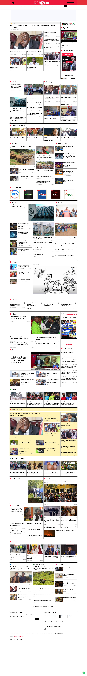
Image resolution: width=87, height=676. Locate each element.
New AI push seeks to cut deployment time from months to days (23, 233)
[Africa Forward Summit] (26, 491)
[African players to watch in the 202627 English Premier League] (69, 396)
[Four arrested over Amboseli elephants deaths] (22, 157)
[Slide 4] (24, 501)
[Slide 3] (22, 501)
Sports (14, 389)
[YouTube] (73, 616)
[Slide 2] (20, 501)
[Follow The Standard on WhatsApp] (83, 672)
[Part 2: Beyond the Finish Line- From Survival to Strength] (35, 60)
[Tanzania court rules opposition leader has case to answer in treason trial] (69, 511)
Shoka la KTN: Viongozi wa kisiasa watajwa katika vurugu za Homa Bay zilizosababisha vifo (69, 44)
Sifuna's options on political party (34, 51)
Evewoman (60, 564)
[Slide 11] (35, 501)
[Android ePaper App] (64, 78)
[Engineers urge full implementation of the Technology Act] (13, 243)
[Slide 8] (30, 501)
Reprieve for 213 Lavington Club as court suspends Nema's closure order (24, 225)
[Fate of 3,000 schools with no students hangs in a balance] (52, 111)
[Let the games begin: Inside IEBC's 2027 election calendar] (45, 165)
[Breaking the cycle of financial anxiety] (59, 591)
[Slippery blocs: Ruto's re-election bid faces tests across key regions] (18, 60)
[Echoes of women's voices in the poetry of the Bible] (13, 281)
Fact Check (15, 505)
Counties (60, 202)
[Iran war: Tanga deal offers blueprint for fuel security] (13, 266)
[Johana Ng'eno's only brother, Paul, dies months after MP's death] (13, 589)
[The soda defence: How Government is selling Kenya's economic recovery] (69, 111)
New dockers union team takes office (63, 219)
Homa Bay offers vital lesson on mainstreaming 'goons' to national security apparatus (32, 305)
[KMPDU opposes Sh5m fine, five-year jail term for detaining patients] (35, 465)
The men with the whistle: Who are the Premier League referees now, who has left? (51, 404)
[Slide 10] (34, 501)
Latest (14, 82)
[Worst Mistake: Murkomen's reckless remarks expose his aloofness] (26, 40)
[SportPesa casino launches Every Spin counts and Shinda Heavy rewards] (59, 164)
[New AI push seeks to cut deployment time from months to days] (13, 234)
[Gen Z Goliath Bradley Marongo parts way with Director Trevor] (13, 597)
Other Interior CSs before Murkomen (17, 51)
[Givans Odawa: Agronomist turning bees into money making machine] (13, 251)
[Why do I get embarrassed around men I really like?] (59, 583)
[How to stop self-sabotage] (59, 568)
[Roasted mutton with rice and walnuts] (59, 599)
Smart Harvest (39, 564)
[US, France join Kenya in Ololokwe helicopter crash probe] (14, 178)
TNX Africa (15, 564)
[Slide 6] (27, 501)
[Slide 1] (19, 501)
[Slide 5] (25, 501)
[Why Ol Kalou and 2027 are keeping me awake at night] (45, 325)
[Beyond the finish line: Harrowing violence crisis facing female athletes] (45, 150)
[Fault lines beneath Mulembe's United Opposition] (52, 56)
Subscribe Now (69, 62)
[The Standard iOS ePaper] (73, 78)
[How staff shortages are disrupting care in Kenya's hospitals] (33, 514)
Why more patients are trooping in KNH (44, 176)
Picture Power (16, 478)
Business (14, 202)
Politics (14, 314)
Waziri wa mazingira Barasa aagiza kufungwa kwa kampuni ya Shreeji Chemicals (17, 556)
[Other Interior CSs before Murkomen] (69, 89)
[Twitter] (56, 616)
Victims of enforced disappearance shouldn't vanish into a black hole (15, 304)
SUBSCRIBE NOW (70, 2)
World (48, 478)
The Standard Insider (18, 409)
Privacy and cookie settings (58, 633)
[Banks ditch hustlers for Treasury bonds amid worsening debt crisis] (43, 229)
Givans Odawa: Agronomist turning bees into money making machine (23, 251)
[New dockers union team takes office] (66, 211)
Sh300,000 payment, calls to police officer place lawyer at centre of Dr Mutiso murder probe (51, 139)
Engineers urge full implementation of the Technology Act (22, 242)
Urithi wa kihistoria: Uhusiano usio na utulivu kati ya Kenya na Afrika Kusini (51, 558)
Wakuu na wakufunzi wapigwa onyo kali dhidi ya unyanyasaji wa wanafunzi (34, 557)
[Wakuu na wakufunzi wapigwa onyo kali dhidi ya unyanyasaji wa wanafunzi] (35, 549)
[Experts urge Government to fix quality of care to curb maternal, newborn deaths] (52, 465)
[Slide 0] (17, 501)
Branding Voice (62, 143)
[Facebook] (48, 616)
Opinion (14, 262)
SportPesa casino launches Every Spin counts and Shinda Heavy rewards (69, 164)
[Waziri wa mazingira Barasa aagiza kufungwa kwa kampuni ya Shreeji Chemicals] (18, 549)
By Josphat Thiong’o (16, 29)
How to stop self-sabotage (68, 567)
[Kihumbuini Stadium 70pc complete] (18, 396)
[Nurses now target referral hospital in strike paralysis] (18, 465)
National (14, 143)
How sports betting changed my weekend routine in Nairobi (69, 180)
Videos (14, 350)
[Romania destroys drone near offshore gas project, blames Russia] (49, 533)
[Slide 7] (29, 501)
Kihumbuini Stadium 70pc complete (17, 403)
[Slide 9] (32, 501)
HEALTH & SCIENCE (18, 459)
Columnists (15, 300)
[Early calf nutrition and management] (59, 148)
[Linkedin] (64, 616)
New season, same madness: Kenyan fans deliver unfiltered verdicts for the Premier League (34, 404)
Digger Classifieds (51, 626)
